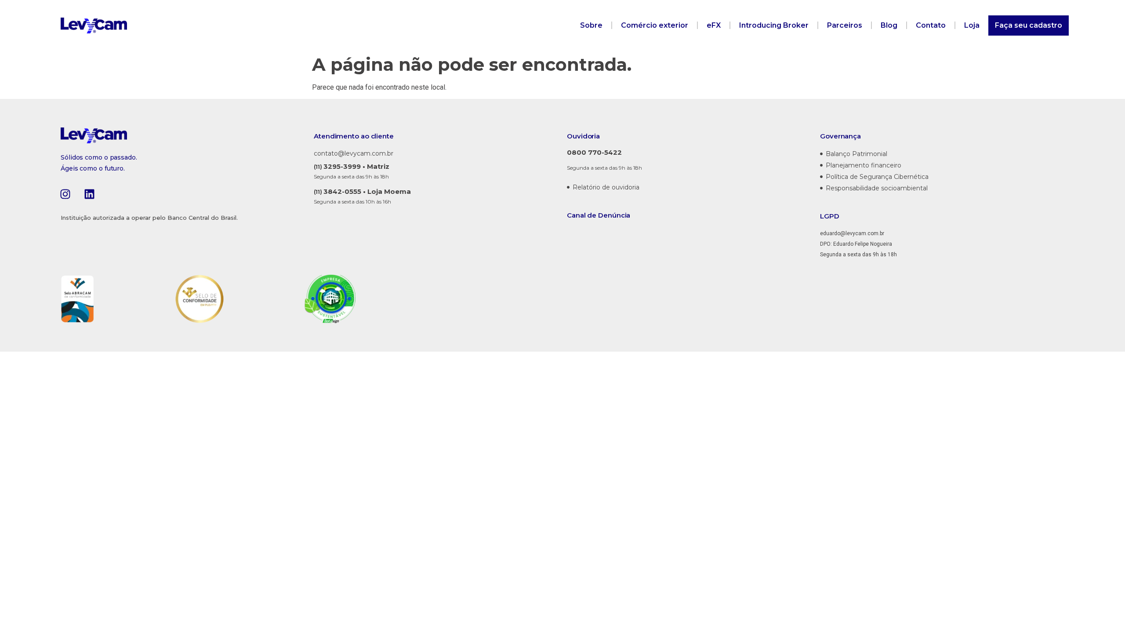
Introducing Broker (774, 25)
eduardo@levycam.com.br (852, 233)
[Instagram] (65, 194)
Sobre (591, 25)
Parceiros (844, 25)
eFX (714, 25)
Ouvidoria (583, 136)
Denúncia (614, 215)
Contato (931, 25)
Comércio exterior (654, 25)
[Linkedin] (89, 194)
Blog (889, 25)
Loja (972, 25)
